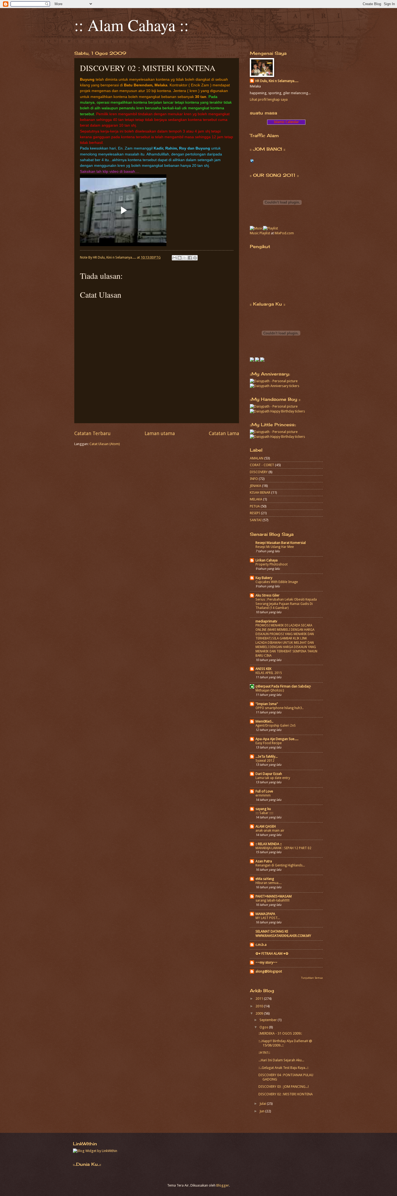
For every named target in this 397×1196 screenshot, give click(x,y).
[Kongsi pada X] (184, 257)
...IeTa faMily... (266, 756)
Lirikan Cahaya (266, 560)
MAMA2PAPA (265, 914)
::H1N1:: (264, 1053)
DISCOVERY (259, 472)
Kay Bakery (263, 578)
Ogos (264, 1027)
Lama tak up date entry (272, 778)
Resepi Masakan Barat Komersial (280, 543)
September (269, 1020)
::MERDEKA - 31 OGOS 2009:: (280, 1033)
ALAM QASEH (265, 826)
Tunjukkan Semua (312, 977)
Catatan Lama (224, 433)
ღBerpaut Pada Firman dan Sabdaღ (283, 686)
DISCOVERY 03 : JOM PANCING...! (283, 1087)
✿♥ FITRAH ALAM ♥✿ (271, 953)
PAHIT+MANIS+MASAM (273, 896)
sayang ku (263, 809)
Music (254, 233)
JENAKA (255, 486)
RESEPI (255, 513)
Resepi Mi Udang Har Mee (274, 547)
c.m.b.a (261, 945)
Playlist (265, 233)
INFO (254, 479)
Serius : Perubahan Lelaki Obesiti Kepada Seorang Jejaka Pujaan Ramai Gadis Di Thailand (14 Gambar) (286, 604)
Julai (263, 1104)
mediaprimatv (266, 621)
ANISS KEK (263, 669)
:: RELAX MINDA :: (268, 844)
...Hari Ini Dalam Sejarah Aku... (281, 1060)
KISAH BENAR (260, 492)
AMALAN (256, 458)
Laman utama (159, 433)
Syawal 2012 (264, 761)
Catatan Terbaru (92, 433)
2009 (259, 1013)
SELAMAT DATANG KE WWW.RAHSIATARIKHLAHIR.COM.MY (283, 933)
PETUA (255, 506)
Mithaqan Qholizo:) (269, 690)
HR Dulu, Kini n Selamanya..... (276, 81)
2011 (259, 999)
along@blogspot (268, 971)
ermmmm (263, 795)
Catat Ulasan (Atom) (104, 444)
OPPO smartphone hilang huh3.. (279, 708)
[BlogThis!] (179, 257)
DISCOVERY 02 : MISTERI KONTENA (285, 1094)
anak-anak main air (269, 830)
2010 (259, 1006)
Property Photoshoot (271, 564)
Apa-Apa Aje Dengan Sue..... (276, 739)
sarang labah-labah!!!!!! (272, 900)
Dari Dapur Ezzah (268, 774)
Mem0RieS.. (264, 721)
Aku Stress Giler (267, 595)
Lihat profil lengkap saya (269, 99)
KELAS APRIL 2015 (268, 673)
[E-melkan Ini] (174, 257)
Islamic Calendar (286, 122)
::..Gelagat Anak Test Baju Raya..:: (283, 1068)
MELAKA (256, 499)
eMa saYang (264, 879)
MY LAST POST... (267, 918)
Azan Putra (263, 861)
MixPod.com (284, 233)
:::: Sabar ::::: (264, 813)
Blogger (222, 1185)
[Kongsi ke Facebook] (190, 257)
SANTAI (256, 520)
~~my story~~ (266, 962)
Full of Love (264, 791)
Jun (262, 1111)
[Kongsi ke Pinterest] (195, 257)
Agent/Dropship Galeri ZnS (275, 725)
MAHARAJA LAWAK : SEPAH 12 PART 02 (283, 848)
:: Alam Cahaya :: (131, 25)
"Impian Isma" (266, 704)
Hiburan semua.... (268, 883)
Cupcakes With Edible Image (276, 582)
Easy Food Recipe (268, 743)
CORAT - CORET (262, 465)
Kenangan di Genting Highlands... (280, 865)
